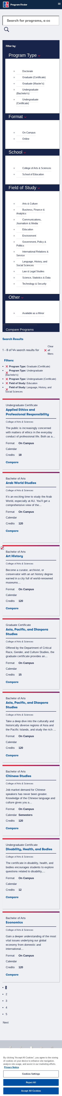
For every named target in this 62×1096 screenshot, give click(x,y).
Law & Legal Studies (33, 271)
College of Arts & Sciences (36, 168)
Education (27, 229)
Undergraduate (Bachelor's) (27, 91)
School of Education (33, 174)
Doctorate (27, 71)
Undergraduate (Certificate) (27, 101)
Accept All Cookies (31, 1091)
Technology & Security (34, 283)
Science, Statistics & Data (36, 277)
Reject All (31, 1082)
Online (25, 138)
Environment (29, 235)
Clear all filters (50, 350)
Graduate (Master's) (33, 83)
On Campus (29, 132)
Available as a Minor (33, 313)
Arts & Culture (30, 203)
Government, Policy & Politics (31, 243)
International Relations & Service (32, 253)
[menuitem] (33, 71)
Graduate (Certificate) (34, 77)
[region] (31, 1072)
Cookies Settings (31, 1074)
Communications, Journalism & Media (28, 221)
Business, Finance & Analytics (30, 211)
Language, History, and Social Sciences (31, 263)
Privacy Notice (11, 1067)
